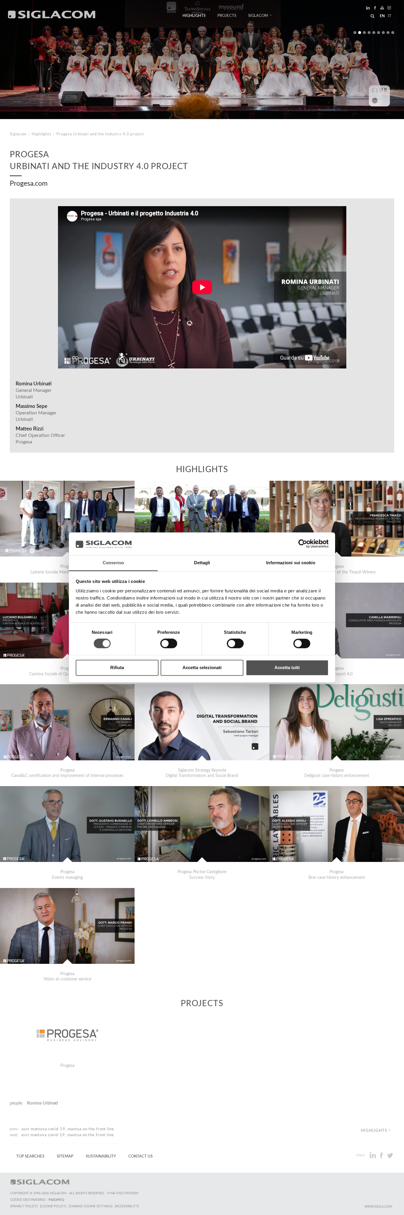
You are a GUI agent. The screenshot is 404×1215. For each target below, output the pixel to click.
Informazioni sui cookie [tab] (290, 562)
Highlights (194, 15)
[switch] (168, 643)
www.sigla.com (378, 1206)
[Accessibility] (127, 1206)
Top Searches (30, 1156)
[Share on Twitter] (390, 1155)
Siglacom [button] (258, 15)
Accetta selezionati (202, 667)
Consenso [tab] (113, 562)
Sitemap (65, 1156)
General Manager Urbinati (33, 393)
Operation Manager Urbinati (36, 416)
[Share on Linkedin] (373, 1155)
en (382, 16)
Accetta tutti (287, 667)
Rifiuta (117, 667)
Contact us (140, 1156)
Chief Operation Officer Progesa (40, 438)
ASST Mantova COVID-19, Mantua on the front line (68, 1129)
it (389, 16)
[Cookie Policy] (53, 1206)
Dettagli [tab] (202, 562)
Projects (226, 15)
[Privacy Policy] (24, 1206)
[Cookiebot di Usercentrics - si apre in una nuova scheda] (303, 543)
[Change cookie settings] (90, 1206)
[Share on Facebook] (382, 1155)
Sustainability (101, 1156)
